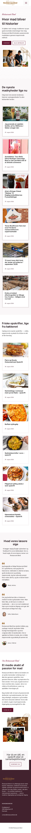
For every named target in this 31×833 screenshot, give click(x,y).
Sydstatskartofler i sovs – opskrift (14, 454)
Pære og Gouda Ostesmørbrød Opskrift (14, 361)
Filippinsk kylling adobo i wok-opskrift (14, 485)
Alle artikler (19, 43)
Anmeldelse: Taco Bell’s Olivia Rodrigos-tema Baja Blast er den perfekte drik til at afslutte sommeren (15, 159)
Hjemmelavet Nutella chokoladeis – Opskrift (13, 515)
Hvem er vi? (7, 710)
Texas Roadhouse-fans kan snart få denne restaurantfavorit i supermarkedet (15, 229)
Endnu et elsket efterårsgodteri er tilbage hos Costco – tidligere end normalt (15, 296)
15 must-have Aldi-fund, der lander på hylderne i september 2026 (14, 262)
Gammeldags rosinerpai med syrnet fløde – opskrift (15, 392)
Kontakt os (15, 764)
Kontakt (6, 43)
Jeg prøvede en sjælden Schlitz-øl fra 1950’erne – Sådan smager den (14, 126)
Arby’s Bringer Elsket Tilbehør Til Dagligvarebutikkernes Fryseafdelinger (13, 194)
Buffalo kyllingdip (11, 424)
